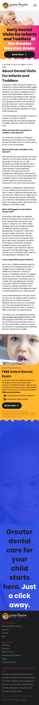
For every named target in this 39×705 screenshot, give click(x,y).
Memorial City (19, 317)
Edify (23, 700)
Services (5, 645)
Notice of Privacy (9, 662)
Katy (4, 317)
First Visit (5, 648)
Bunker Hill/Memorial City (12, 626)
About (4, 659)
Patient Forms (8, 652)
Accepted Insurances (11, 655)
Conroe (9, 319)
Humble (10, 317)
